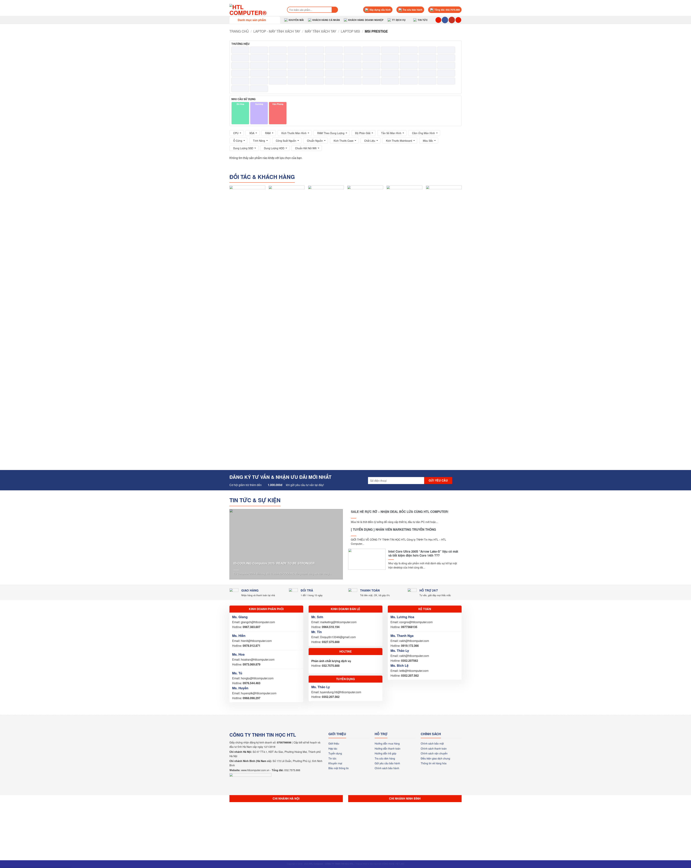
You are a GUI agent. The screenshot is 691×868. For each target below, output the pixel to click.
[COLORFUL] (371, 50)
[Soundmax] (315, 81)
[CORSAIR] (409, 50)
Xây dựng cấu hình (380, 9)
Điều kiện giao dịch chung (435, 758)
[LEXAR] (409, 65)
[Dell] (240, 57)
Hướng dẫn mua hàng (387, 743)
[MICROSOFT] (278, 73)
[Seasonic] (296, 81)
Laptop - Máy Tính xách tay (276, 31)
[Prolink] (446, 73)
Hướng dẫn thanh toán (387, 748)
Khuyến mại (335, 763)
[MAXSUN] (240, 73)
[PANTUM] (353, 73)
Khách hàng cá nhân (326, 20)
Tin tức (423, 20)
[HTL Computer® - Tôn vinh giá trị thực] (254, 10)
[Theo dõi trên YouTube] (452, 20)
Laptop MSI (350, 31)
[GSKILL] (371, 57)
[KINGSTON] (371, 65)
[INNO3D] (278, 65)
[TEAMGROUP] (334, 81)
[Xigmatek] (240, 88)
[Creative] (427, 50)
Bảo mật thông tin (338, 768)
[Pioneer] (390, 73)
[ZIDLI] (259, 88)
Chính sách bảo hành (387, 768)
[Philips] (371, 73)
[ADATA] (240, 50)
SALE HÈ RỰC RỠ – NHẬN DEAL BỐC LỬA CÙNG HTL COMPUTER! (399, 512)
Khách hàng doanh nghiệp (365, 20)
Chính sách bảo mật (432, 743)
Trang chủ (239, 31)
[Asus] (353, 50)
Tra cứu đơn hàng (385, 758)
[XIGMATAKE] (446, 81)
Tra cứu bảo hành (412, 9)
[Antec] (296, 50)
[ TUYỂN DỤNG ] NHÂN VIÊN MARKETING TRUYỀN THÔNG (393, 529)
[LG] (427, 65)
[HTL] (240, 65)
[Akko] (259, 50)
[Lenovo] (390, 65)
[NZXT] (334, 73)
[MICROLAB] (259, 73)
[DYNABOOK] (259, 57)
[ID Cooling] (259, 65)
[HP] (446, 57)
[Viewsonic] (409, 81)
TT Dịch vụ (399, 20)
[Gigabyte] (334, 57)
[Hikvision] (409, 57)
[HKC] (427, 57)
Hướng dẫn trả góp (385, 753)
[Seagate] (278, 81)
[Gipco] (353, 57)
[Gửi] (335, 10)
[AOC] (315, 50)
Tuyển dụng (335, 753)
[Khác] (315, 65)
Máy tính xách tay (320, 31)
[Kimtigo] (334, 65)
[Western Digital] (427, 81)
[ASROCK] (334, 50)
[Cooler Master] (390, 50)
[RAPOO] (240, 81)
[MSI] (315, 73)
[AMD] (278, 50)
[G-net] (315, 57)
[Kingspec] (353, 65)
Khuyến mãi (296, 20)
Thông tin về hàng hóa (433, 763)
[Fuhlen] (296, 57)
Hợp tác (332, 748)
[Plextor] (409, 73)
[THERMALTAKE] (353, 81)
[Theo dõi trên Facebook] (445, 20)
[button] (254, 20)
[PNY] (427, 73)
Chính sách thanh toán (434, 748)
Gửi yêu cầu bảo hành (387, 763)
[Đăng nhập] (458, 20)
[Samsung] (259, 81)
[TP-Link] (390, 81)
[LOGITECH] (446, 65)
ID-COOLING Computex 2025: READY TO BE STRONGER (274, 563)
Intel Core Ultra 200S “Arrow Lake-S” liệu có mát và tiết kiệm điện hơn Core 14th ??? (423, 553)
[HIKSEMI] (390, 57)
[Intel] (296, 65)
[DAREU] (446, 50)
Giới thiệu (333, 743)
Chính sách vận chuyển (434, 753)
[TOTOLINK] (371, 81)
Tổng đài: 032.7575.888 (447, 9)
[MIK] (296, 73)
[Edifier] (278, 57)
